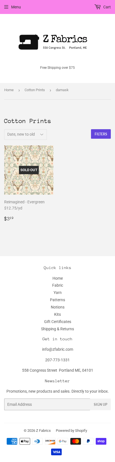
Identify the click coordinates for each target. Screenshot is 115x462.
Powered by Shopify (71, 430)
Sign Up (100, 404)
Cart (106, 7)
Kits (57, 314)
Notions (57, 307)
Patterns (57, 300)
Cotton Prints (35, 90)
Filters (101, 134)
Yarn (58, 292)
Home (9, 90)
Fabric (57, 285)
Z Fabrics (43, 430)
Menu (16, 7)
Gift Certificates (57, 321)
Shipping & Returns (57, 329)
